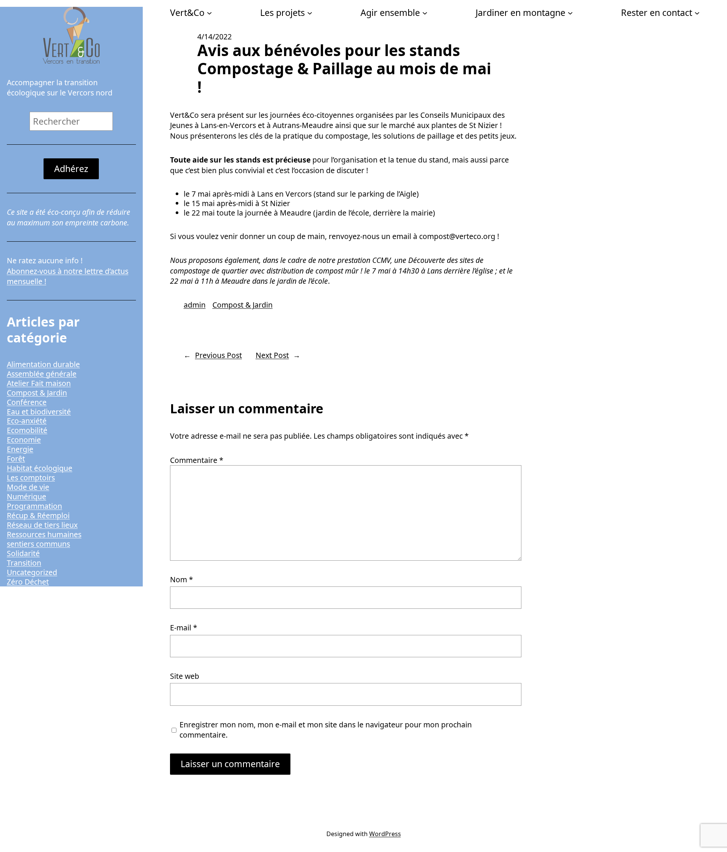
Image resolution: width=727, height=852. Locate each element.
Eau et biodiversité (39, 411)
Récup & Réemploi (38, 515)
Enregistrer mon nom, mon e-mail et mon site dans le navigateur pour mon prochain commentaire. (325, 729)
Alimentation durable (43, 364)
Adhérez (71, 169)
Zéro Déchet (28, 582)
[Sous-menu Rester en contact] (697, 12)
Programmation (34, 506)
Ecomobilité (27, 430)
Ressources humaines (44, 534)
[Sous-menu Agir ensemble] (424, 12)
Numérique (26, 496)
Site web (184, 676)
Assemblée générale (41, 374)
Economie (24, 440)
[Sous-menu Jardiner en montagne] (570, 12)
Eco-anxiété (27, 421)
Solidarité (23, 553)
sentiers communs (38, 544)
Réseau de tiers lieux (42, 525)
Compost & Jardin (37, 393)
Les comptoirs (31, 477)
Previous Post (218, 355)
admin (195, 305)
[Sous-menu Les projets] (309, 12)
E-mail (183, 627)
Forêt (16, 458)
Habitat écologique (39, 468)
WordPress (385, 834)
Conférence (27, 402)
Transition (24, 563)
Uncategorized (32, 572)
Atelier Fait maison (39, 383)
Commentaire (196, 460)
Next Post (272, 355)
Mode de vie (28, 487)
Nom (181, 579)
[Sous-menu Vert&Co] (209, 12)
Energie (20, 449)
